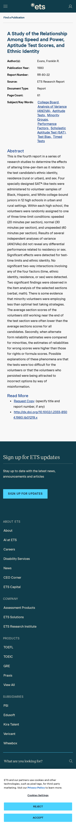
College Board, (48, 102)
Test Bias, (45, 137)
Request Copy (24, 401)
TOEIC (8, 657)
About (8, 530)
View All (9, 685)
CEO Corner (12, 577)
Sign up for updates (25, 493)
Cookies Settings (38, 795)
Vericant (9, 734)
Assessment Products (19, 608)
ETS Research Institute (20, 626)
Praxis (8, 675)
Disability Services (17, 559)
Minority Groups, (48, 117)
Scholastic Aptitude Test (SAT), (51, 130)
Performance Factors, (47, 126)
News (7, 568)
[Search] (71, 761)
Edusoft (9, 715)
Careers (9, 549)
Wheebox (10, 743)
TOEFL (8, 647)
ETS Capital (12, 587)
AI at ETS (10, 540)
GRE (7, 666)
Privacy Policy (36, 787)
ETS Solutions (14, 617)
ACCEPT (38, 817)
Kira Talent (11, 724)
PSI (6, 706)
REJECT (38, 806)
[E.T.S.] (38, 6)
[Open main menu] (5, 6)
